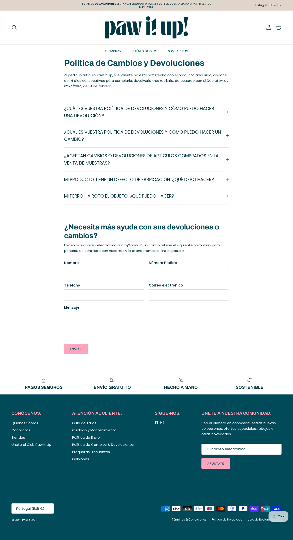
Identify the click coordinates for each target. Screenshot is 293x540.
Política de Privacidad (227, 519)
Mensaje (71, 307)
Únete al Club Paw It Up (31, 444)
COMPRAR (113, 51)
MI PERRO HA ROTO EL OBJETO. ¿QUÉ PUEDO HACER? (119, 196)
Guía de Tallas (84, 423)
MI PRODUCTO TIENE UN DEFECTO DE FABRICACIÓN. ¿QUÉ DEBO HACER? (139, 179)
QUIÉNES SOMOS (144, 51)
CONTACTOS (177, 51)
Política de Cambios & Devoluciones (103, 444)
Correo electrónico (166, 285)
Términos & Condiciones (189, 519)
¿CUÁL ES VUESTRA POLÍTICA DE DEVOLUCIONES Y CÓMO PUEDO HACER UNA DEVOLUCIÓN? (139, 112)
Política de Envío (86, 437)
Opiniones (80, 459)
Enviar (76, 349)
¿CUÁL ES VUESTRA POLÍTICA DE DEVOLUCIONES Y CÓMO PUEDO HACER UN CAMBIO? (142, 135)
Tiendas (18, 437)
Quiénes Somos (24, 423)
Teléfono (72, 285)
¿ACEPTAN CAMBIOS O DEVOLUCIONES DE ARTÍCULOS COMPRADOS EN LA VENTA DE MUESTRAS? (141, 159)
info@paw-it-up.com (139, 245)
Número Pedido (163, 262)
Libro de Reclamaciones (265, 519)
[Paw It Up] (147, 27)
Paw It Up (28, 520)
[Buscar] (14, 27)
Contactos (20, 430)
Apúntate (215, 463)
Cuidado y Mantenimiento (94, 430)
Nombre (71, 262)
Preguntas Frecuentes (91, 451)
